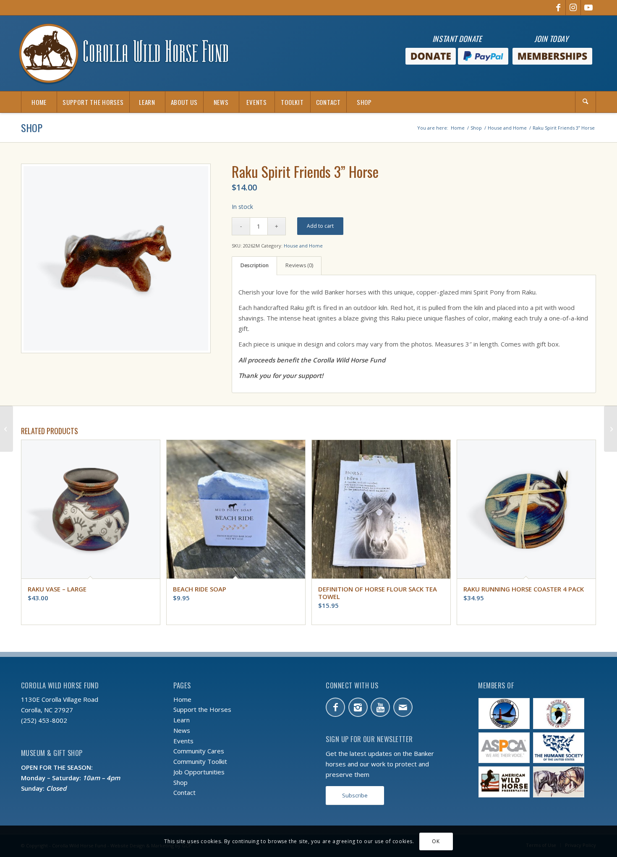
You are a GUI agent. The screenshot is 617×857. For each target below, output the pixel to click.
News (181, 730)
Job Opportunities (199, 772)
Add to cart (320, 225)
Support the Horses (202, 709)
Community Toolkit (200, 761)
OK (435, 840)
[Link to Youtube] (588, 7)
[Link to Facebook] (558, 7)
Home (182, 699)
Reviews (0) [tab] (299, 265)
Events (183, 741)
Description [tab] (255, 265)
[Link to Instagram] (573, 7)
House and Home (303, 245)
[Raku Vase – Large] (610, 429)
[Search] (585, 101)
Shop (31, 127)
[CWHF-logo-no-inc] (124, 53)
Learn (181, 720)
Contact (184, 792)
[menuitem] (39, 101)
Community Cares (198, 751)
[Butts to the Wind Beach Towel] (6, 429)
